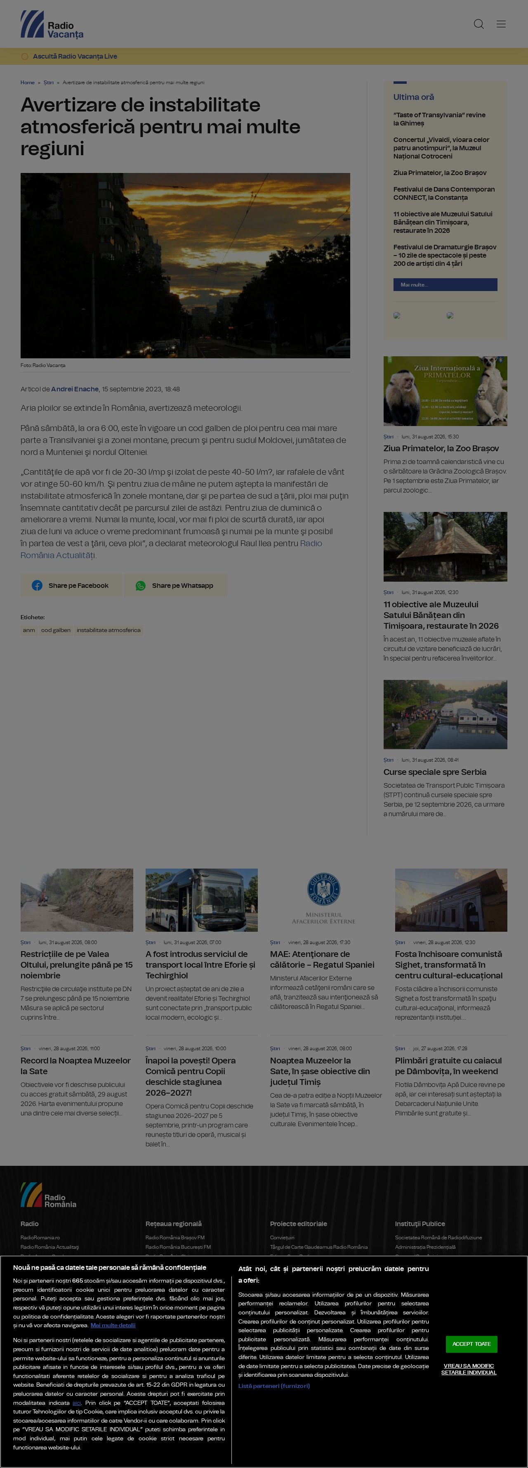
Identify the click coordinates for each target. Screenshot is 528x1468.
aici (77, 1403)
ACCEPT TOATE (472, 1344)
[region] (264, 1361)
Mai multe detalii (113, 1325)
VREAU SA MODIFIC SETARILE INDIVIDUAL (468, 1370)
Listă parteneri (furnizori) (274, 1386)
